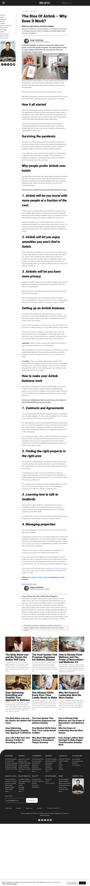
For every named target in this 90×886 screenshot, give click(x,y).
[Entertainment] (16, 34)
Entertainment (4, 34)
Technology (3, 29)
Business (2, 15)
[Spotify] (14, 64)
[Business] (16, 15)
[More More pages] (23, 771)
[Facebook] (5, 64)
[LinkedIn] (8, 64)
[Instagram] (2, 64)
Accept (82, 883)
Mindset (2, 21)
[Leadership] (16, 19)
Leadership (3, 19)
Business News (4, 36)
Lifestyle (2, 23)
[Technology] (16, 30)
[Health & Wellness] (16, 25)
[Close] (88, 883)
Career (2, 17)
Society (2, 31)
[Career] (16, 17)
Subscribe (65, 3)
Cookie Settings (72, 883)
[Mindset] (16, 21)
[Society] (16, 32)
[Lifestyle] (16, 23)
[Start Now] (18, 662)
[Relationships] (16, 28)
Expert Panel (4, 38)
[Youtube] (11, 64)
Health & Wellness (5, 25)
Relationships (4, 27)
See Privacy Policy (12, 884)
